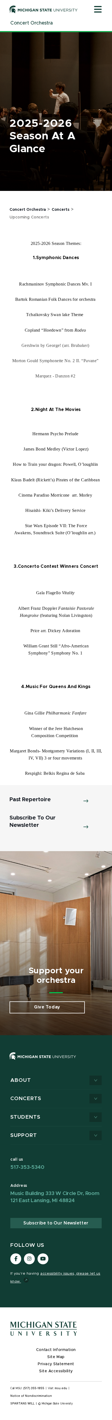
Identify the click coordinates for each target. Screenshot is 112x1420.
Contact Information (56, 1350)
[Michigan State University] (44, 9)
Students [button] (25, 1117)
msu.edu (61, 1388)
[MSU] (56, 1061)
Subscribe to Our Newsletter (56, 1223)
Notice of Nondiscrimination (31, 1396)
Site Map (55, 1357)
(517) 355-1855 (34, 1388)
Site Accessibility (56, 1371)
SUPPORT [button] (23, 1135)
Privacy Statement (56, 1364)
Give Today (47, 1007)
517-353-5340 (27, 1167)
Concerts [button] (25, 1098)
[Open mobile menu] (98, 10)
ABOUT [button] (20, 1080)
